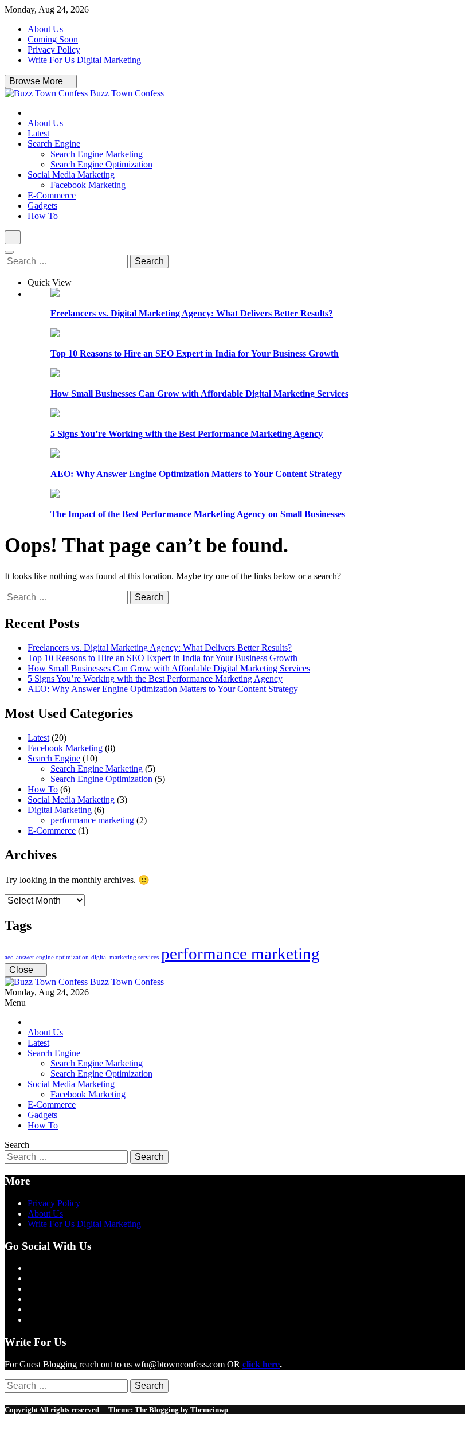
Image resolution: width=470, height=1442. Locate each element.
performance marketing (92, 820)
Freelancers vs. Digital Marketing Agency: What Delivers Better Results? (191, 313)
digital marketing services (125, 957)
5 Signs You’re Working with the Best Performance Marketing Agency (186, 434)
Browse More (37, 81)
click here (261, 1364)
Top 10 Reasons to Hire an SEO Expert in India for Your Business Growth (194, 353)
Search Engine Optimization (101, 164)
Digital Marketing (60, 810)
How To (43, 216)
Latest (38, 133)
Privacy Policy (54, 49)
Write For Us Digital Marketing (84, 60)
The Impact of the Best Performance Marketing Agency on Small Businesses (197, 514)
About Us (45, 29)
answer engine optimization (52, 957)
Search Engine (54, 144)
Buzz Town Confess (127, 93)
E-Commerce (52, 195)
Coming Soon (53, 39)
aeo (9, 957)
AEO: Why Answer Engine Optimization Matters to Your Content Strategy (196, 474)
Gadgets (42, 205)
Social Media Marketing (71, 174)
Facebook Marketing (88, 185)
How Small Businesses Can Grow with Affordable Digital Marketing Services (199, 393)
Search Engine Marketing (96, 154)
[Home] (31, 113)
